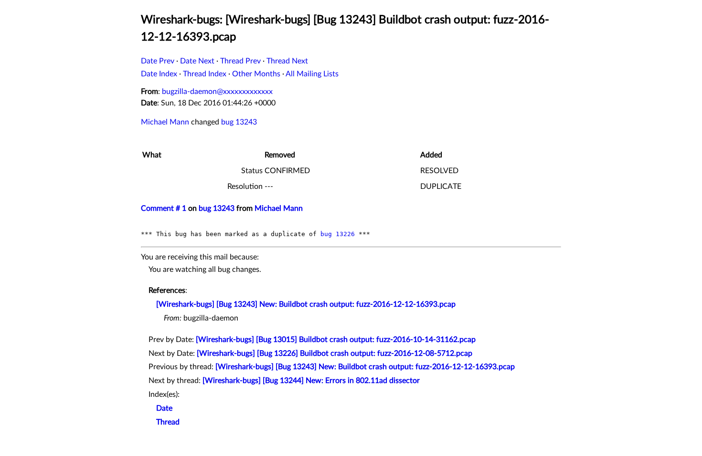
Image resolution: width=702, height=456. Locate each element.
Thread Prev (240, 61)
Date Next (197, 61)
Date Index (159, 74)
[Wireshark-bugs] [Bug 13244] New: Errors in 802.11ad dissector (311, 380)
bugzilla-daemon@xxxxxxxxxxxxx (217, 91)
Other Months (256, 74)
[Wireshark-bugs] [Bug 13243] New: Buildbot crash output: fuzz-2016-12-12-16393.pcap (306, 304)
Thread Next (287, 61)
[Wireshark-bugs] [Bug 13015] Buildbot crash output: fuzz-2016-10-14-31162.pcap (336, 339)
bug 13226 (337, 234)
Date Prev (157, 61)
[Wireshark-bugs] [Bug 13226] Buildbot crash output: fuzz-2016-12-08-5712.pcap (334, 353)
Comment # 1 (163, 208)
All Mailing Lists (312, 74)
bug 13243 (239, 122)
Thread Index (204, 74)
